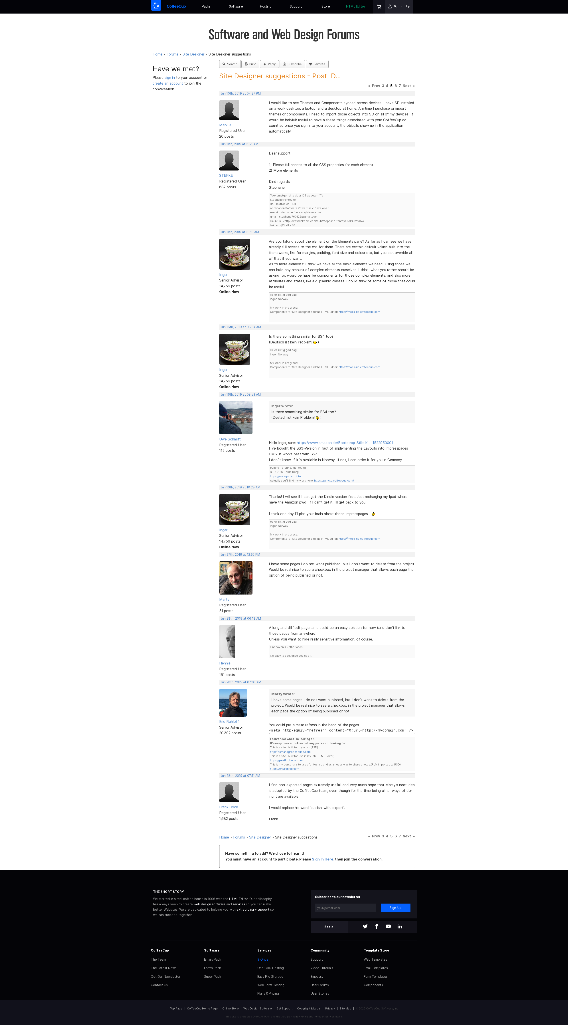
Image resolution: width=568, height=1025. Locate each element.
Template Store (376, 950)
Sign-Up (396, 908)
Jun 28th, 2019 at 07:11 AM (240, 775)
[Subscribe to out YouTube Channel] (388, 927)
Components (373, 985)
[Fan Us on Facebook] (376, 927)
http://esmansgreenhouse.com (290, 751)
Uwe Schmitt (230, 439)
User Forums (320, 985)
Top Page (176, 1008)
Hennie (225, 663)
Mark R (225, 125)
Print (252, 64)
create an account (168, 83)
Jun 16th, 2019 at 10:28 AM (240, 487)
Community (320, 950)
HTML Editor (355, 6)
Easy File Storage (270, 976)
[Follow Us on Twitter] (365, 927)
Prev (376, 85)
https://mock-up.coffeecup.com (359, 311)
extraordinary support (253, 909)
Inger (223, 274)
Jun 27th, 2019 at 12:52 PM (240, 554)
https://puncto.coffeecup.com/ (334, 480)
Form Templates (376, 976)
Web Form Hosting (270, 985)
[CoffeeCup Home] (176, 7)
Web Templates (375, 959)
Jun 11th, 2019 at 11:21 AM (239, 144)
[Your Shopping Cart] (379, 7)
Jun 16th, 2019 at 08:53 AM (241, 394)
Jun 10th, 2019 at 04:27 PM (241, 93)
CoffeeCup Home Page (202, 1008)
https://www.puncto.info (285, 476)
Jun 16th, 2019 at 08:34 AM (241, 327)
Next (407, 85)
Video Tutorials (322, 968)
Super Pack (212, 976)
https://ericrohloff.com (284, 768)
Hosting (266, 6)
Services (264, 950)
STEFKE (226, 175)
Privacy (330, 1008)
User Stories (320, 993)
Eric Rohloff (229, 721)
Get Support (284, 1008)
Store (325, 6)
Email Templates (376, 968)
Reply (271, 64)
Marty (224, 599)
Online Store (230, 1008)
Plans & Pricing (268, 993)
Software (236, 6)
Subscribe (294, 64)
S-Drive (262, 959)
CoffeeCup (160, 950)
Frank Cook (228, 807)
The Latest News (163, 968)
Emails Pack (212, 959)
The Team (158, 959)
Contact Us (159, 985)
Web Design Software (257, 1008)
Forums (172, 54)
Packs (206, 6)
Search (231, 64)
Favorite (318, 64)
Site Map (345, 1008)
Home (157, 54)
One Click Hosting (270, 968)
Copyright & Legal (309, 1008)
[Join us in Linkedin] (399, 927)
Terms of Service (324, 1016)
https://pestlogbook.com (286, 760)
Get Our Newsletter (165, 976)
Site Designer (193, 54)
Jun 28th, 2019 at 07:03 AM (241, 682)
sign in (170, 77)
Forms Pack (212, 968)
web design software (209, 904)
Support (296, 6)
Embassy (317, 976)
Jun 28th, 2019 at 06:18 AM (241, 618)
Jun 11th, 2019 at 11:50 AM (240, 232)
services (239, 904)
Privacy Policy (299, 1016)
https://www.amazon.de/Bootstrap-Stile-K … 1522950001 (345, 442)
